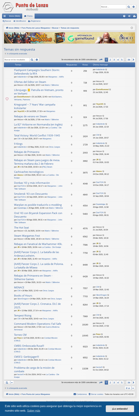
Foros (30, 16)
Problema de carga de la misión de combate (34, 369)
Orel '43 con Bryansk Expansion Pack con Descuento (38, 214)
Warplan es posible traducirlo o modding (38, 204)
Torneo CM (20, 334)
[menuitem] (124, 16)
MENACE (19, 287)
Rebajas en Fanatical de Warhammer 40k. (38, 244)
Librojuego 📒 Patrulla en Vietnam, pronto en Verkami (38, 91)
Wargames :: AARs (56, 77)
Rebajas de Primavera (26, 151)
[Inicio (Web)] (25, 7)
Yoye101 (21, 111)
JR (18, 167)
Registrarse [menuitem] (135, 17)
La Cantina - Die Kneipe (51, 247)
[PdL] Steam (47, 167)
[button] (100, 60)
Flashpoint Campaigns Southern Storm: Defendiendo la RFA (37, 71)
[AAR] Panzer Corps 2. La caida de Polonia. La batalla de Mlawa (39, 265)
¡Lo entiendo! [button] (120, 408)
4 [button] (118, 59)
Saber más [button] (33, 410)
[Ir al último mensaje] (106, 69)
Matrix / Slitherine (52, 85)
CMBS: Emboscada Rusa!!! (29, 345)
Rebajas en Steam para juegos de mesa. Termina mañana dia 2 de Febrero (37, 161)
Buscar (8, 21)
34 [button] (128, 59)
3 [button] (114, 59)
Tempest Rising (22, 315)
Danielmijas (22, 208)
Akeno (20, 175)
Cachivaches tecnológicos (29, 171)
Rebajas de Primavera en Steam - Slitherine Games (33, 277)
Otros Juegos (54, 147)
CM (18, 139)
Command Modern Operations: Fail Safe (37, 323)
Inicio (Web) (14, 16)
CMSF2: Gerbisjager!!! (26, 356)
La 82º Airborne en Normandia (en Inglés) (38, 124)
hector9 (20, 374)
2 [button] (110, 59)
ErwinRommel (23, 97)
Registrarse (36, 21)
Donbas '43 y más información (32, 182)
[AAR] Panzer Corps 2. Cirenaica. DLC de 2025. (37, 305)
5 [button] (122, 59)
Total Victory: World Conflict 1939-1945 (37, 135)
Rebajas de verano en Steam (30, 116)
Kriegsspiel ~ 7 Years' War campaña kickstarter (34, 106)
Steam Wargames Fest (27, 235)
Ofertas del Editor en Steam (30, 82)
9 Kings (18, 143)
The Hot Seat (21, 227)
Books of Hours (23, 295)
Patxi (19, 338)
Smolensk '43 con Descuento (31, 193)
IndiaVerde (21, 77)
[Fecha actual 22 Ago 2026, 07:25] (132, 28)
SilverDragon (22, 299)
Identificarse (21, 21)
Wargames (50, 111)
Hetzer (20, 85)
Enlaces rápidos (5, 17)
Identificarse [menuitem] (130, 17)
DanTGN (21, 186)
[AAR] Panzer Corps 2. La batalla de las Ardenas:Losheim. (36, 253)
